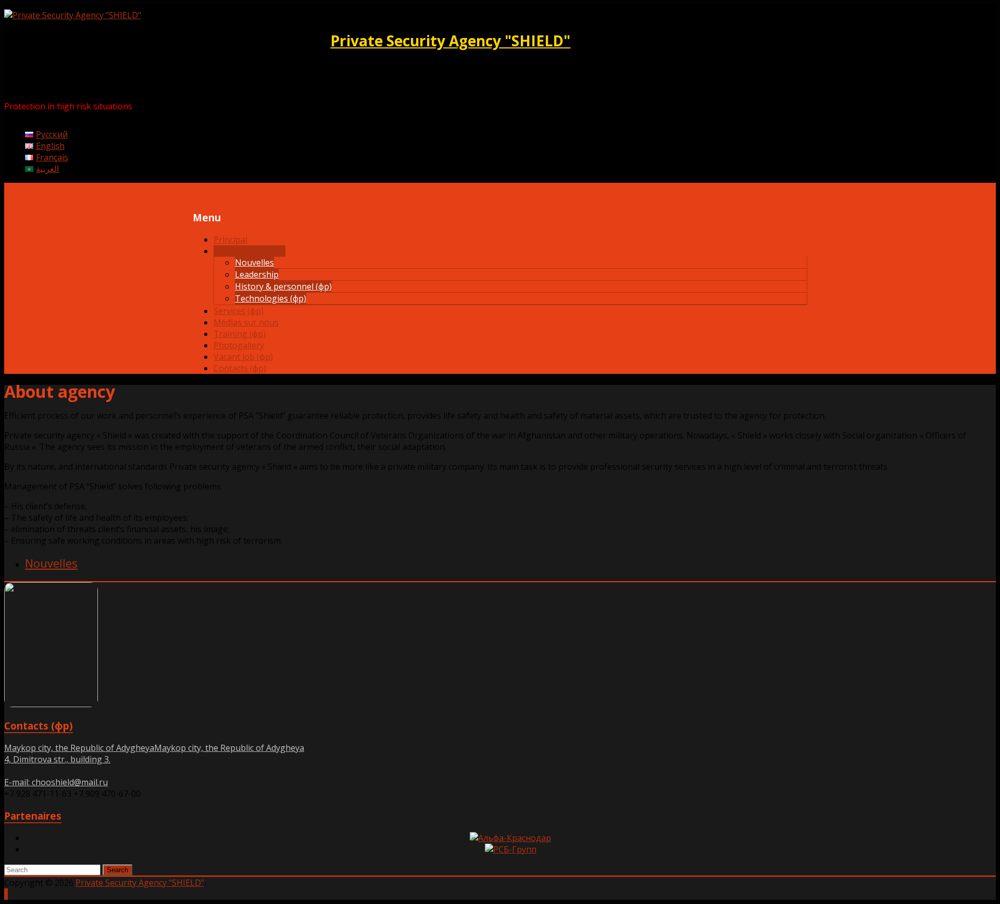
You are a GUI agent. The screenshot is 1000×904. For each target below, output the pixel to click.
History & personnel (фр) (283, 286)
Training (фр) (240, 334)
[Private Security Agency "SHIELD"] (72, 15)
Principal (230, 239)
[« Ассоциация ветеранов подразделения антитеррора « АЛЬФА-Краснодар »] (510, 838)
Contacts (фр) (240, 368)
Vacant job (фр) (243, 356)
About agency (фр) (249, 251)
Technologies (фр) (270, 298)
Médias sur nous (246, 322)
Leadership (257, 274)
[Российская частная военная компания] (510, 849)
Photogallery (239, 345)
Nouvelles (254, 262)
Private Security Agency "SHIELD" (450, 41)
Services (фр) (239, 311)
